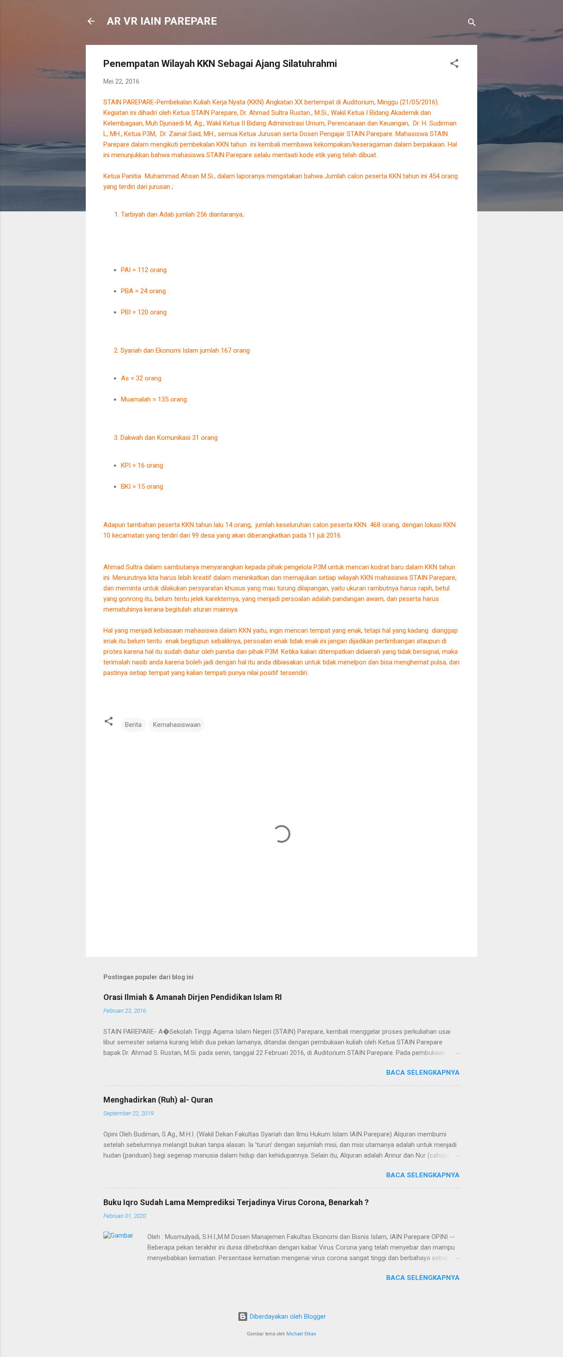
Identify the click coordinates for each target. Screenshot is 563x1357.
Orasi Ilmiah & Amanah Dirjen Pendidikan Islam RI (192, 997)
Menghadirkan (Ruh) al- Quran (158, 1099)
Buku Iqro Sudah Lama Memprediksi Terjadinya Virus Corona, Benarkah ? (236, 1202)
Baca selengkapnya (423, 1073)
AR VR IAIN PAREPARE (162, 21)
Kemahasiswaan (177, 725)
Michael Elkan (301, 1334)
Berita (133, 725)
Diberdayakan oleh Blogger (287, 1316)
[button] (454, 65)
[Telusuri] (472, 24)
